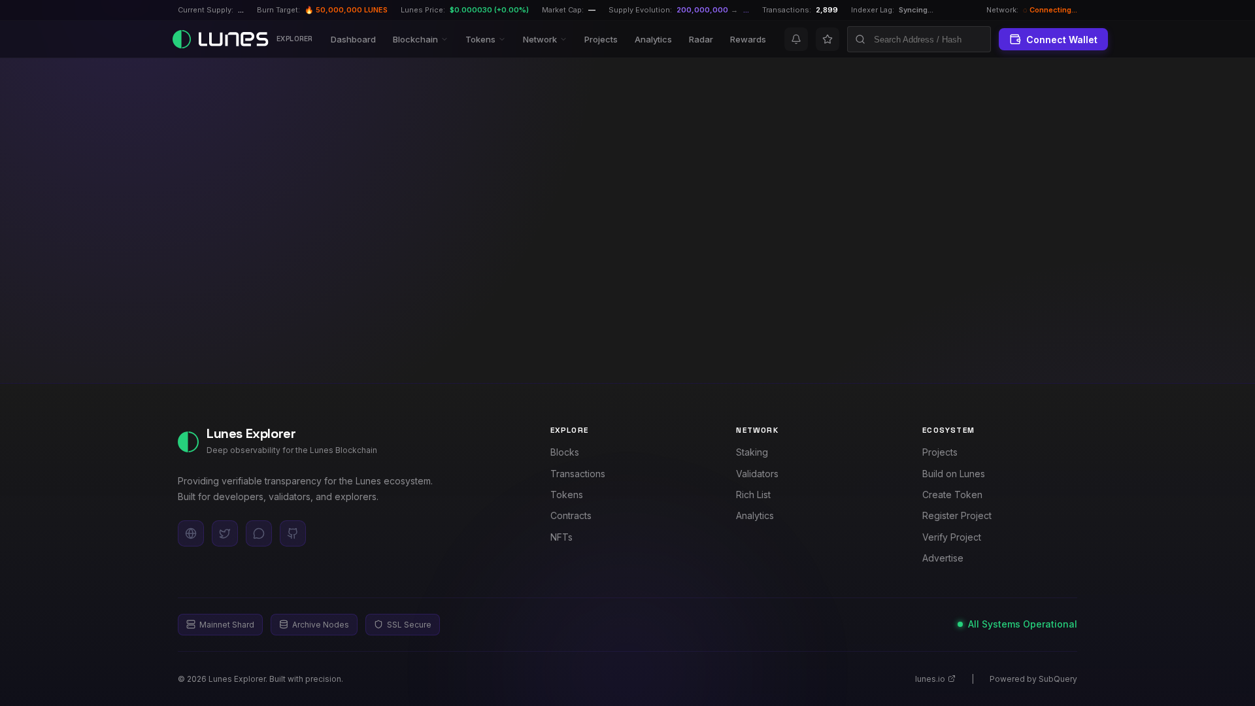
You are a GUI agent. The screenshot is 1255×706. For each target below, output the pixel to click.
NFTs (561, 537)
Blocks (564, 452)
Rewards (748, 39)
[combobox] (919, 39)
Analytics (653, 39)
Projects (601, 39)
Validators (757, 473)
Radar (701, 39)
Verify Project (951, 537)
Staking (752, 452)
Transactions (577, 473)
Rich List (753, 494)
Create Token (952, 494)
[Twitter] (225, 533)
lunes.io (930, 679)
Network (540, 39)
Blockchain (415, 39)
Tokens (480, 39)
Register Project (957, 515)
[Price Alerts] (796, 39)
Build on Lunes (953, 473)
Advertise (942, 557)
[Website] (191, 533)
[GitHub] (293, 533)
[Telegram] (259, 533)
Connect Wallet (1061, 39)
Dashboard (353, 39)
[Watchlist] (827, 39)
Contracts (571, 515)
